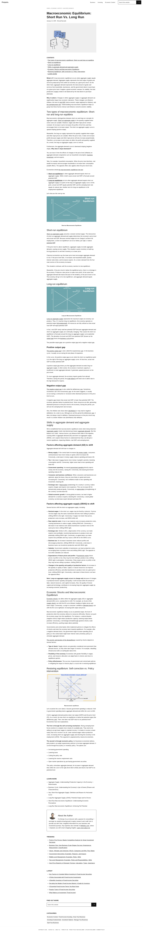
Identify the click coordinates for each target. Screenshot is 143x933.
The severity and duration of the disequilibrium (61, 640)
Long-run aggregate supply (55, 319)
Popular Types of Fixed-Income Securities (62, 889)
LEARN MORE (52, 74)
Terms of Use (64, 929)
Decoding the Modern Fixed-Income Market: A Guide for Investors (69, 883)
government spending (77, 467)
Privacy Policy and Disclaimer (76, 929)
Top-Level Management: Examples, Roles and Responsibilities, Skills (70, 860)
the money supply (81, 452)
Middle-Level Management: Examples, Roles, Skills (65, 857)
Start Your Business (53, 922)
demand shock (88, 605)
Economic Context (52, 917)
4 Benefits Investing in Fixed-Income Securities (63, 880)
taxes (62, 460)
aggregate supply (52, 431)
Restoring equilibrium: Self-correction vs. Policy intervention (66, 71)
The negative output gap (54, 389)
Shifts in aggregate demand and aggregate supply (63, 67)
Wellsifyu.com (84, 826)
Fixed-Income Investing (65, 917)
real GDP (62, 102)
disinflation (72, 411)
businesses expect (83, 555)
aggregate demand (84, 431)
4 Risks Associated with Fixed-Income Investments (65, 877)
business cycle (65, 338)
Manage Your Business (81, 920)
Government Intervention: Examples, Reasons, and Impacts (67, 854)
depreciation (63, 485)
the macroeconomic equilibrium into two (70, 170)
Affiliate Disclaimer (90, 929)
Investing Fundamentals (54, 920)
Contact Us (51, 929)
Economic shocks (52, 599)
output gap (50, 338)
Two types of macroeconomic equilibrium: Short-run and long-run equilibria (71, 60)
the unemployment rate (54, 104)
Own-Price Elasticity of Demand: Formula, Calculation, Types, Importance (72, 863)
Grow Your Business (79, 917)
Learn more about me (83, 828)
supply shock (51, 603)
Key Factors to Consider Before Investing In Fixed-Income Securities (70, 874)
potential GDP (51, 243)
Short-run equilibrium (54, 62)
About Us (57, 929)
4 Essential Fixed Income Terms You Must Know (64, 886)
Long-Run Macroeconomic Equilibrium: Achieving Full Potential (67, 806)
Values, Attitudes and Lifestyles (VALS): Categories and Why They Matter (72, 851)
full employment (62, 323)
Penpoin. (5, 2)
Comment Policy (100, 929)
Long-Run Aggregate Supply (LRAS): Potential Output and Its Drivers (69, 798)
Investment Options (67, 920)
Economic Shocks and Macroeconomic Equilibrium (63, 69)
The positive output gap (54, 351)
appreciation (80, 489)
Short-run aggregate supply (66, 120)
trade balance (71, 378)
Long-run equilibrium (54, 65)
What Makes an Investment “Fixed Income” (62, 892)
